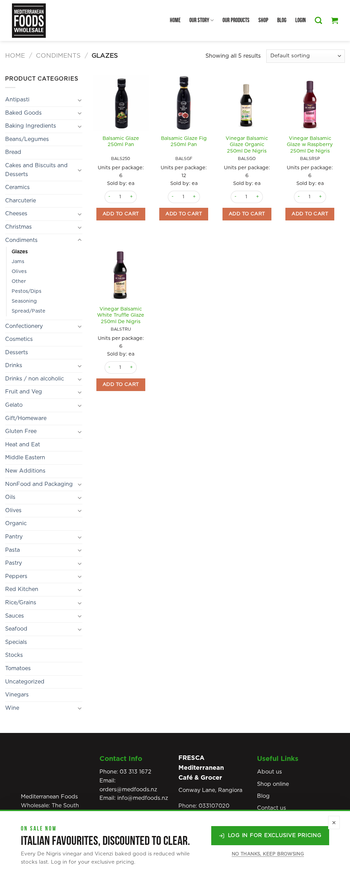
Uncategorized (24, 681)
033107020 (214, 806)
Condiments (58, 56)
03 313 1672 (135, 772)
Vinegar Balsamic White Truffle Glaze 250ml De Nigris (120, 315)
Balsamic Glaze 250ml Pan (121, 141)
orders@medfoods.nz (128, 789)
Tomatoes (18, 668)
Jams (18, 261)
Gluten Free (21, 431)
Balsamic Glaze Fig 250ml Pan (184, 141)
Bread (13, 152)
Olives (19, 271)
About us (269, 772)
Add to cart (121, 213)
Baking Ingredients (30, 126)
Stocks (14, 655)
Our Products (236, 20)
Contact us (271, 808)
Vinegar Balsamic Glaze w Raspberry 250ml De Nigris (310, 145)
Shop (263, 20)
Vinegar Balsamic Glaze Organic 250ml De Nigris (247, 145)
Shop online (273, 784)
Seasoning (24, 301)
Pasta (12, 550)
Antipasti (17, 99)
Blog (281, 20)
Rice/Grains (20, 602)
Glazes (20, 251)
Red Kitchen (21, 589)
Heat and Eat (22, 444)
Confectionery (24, 326)
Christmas (18, 227)
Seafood (16, 629)
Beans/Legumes (27, 139)
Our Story (199, 20)
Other (19, 281)
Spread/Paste (28, 311)
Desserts (16, 352)
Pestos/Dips (26, 291)
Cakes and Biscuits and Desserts (36, 170)
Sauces (14, 616)
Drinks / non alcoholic (34, 378)
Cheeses (16, 213)
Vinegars (17, 694)
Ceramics (17, 187)
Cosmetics (19, 339)
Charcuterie (20, 200)
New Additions (25, 471)
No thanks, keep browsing (268, 854)
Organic (16, 523)
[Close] (334, 822)
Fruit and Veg (23, 391)
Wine (12, 708)
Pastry (13, 563)
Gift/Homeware (25, 418)
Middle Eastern (25, 457)
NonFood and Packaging (39, 484)
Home (175, 20)
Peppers (16, 576)
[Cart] (334, 20)
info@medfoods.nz (142, 798)
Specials (16, 642)
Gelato (14, 405)
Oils (10, 497)
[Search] (318, 20)
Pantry (14, 536)
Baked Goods (23, 113)
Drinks (13, 365)
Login (300, 20)
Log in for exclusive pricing (275, 835)
